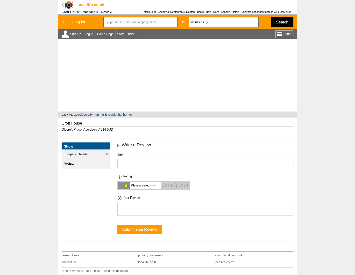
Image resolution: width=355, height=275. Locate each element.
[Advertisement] (177, 75)
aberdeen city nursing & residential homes (103, 114)
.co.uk (91, 4)
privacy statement (150, 255)
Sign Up (75, 34)
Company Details (75, 154)
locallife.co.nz (224, 262)
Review (69, 164)
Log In (89, 34)
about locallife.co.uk (229, 255)
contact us (69, 262)
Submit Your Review (139, 229)
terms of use (70, 255)
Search (282, 22)
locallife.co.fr (147, 262)
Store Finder (125, 34)
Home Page (105, 34)
